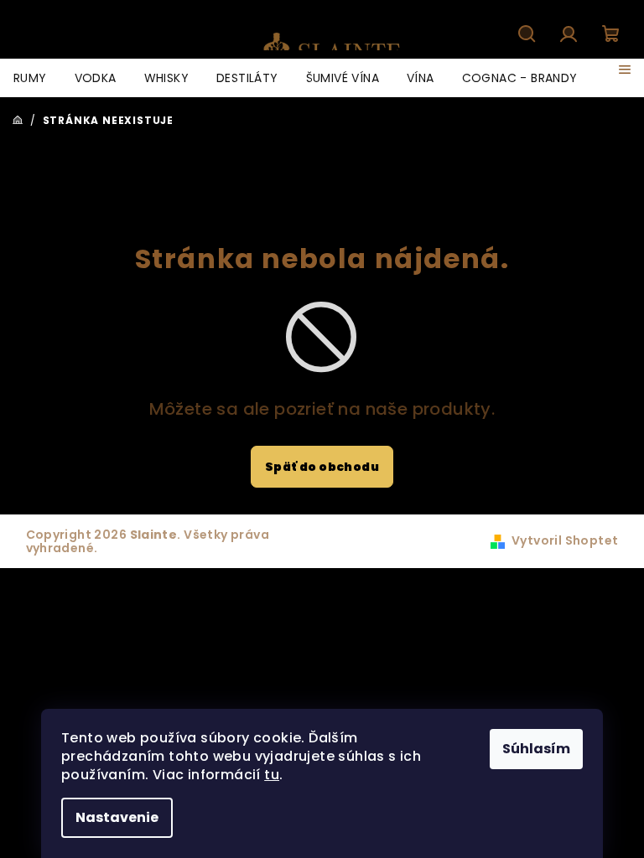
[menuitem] (30, 78)
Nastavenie (116, 817)
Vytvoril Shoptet (565, 540)
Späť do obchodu (322, 466)
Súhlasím (536, 748)
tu (271, 774)
